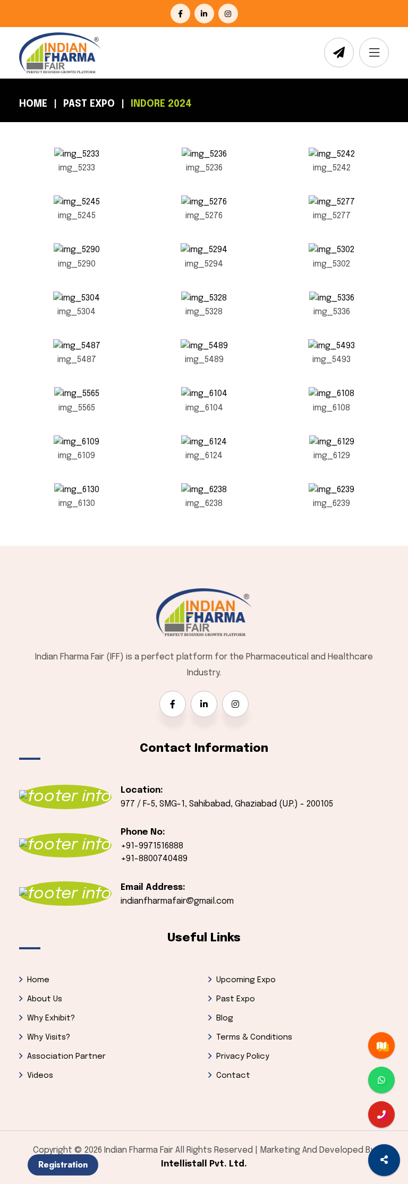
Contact (233, 1075)
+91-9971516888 (152, 846)
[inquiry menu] (384, 1160)
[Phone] (381, 1114)
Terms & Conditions (254, 1037)
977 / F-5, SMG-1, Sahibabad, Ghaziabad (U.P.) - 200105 (227, 804)
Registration (63, 1165)
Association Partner (66, 1056)
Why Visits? (48, 1037)
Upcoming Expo (246, 980)
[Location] (381, 1045)
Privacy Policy (242, 1056)
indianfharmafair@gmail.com (177, 901)
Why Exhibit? (51, 1018)
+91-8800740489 (154, 858)
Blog (224, 1018)
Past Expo (89, 104)
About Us (44, 999)
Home (33, 104)
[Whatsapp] (381, 1080)
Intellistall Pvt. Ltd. (204, 1164)
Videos (40, 1075)
